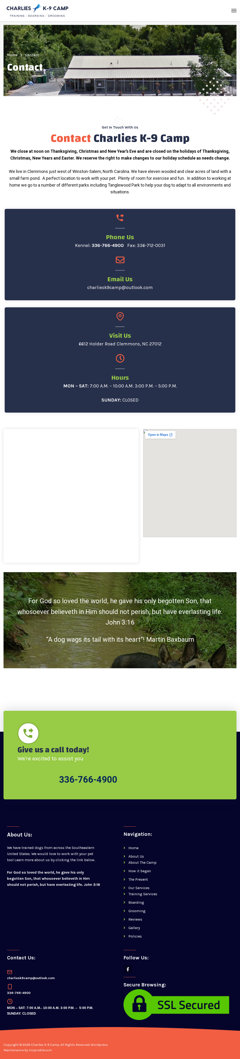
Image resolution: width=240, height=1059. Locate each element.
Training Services (142, 894)
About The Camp (142, 862)
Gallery (134, 928)
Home (12, 55)
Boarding (136, 902)
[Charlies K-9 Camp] (37, 10)
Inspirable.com (40, 1050)
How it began (139, 871)
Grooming (137, 911)
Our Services (139, 888)
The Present (138, 879)
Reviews (135, 919)
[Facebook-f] (128, 969)
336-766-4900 (108, 245)
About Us (136, 856)
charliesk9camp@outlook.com (120, 287)
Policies (135, 936)
